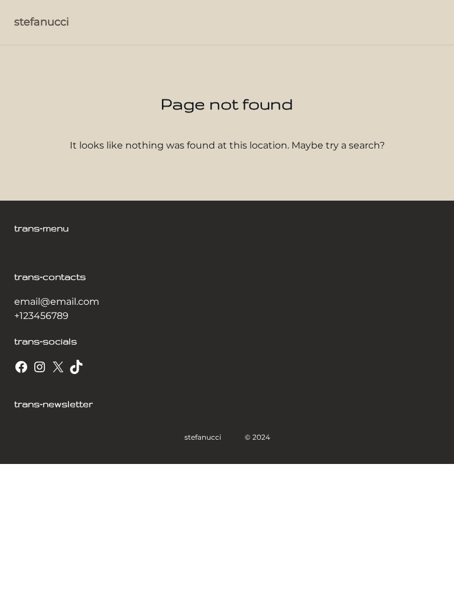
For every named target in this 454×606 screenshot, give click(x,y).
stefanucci (41, 21)
